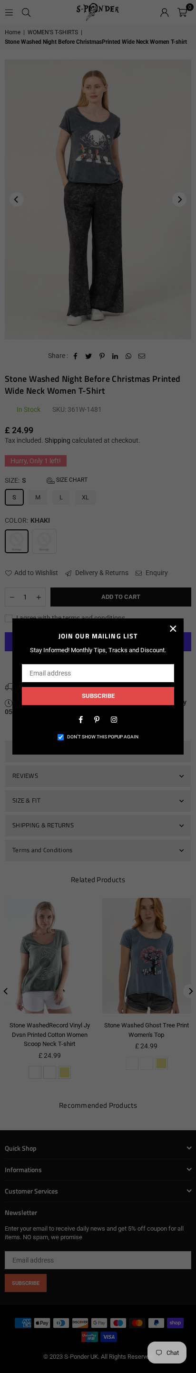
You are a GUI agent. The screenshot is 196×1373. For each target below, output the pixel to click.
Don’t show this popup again (102, 736)
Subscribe (98, 695)
